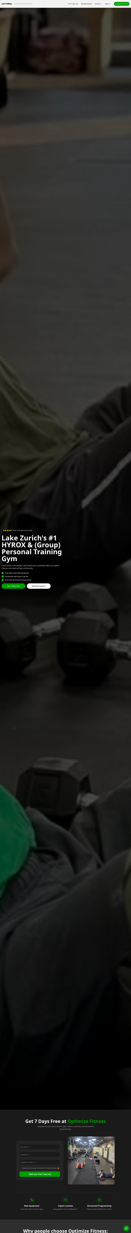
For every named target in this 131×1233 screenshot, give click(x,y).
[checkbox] (20, 1168)
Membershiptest (86, 4)
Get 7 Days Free (13, 586)
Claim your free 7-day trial (40, 1174)
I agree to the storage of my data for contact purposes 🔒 (40, 1168)
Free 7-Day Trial (73, 4)
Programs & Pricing (121, 4)
